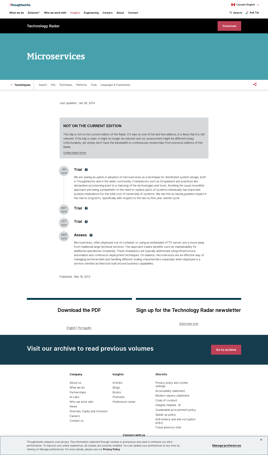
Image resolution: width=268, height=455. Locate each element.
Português (84, 327)
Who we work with (81, 401)
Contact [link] (133, 12)
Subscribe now (188, 323)
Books (117, 392)
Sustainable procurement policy (175, 409)
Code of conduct (166, 400)
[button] (86, 169)
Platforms (81, 84)
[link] (229, 26)
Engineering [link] (91, 12)
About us (75, 382)
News (73, 406)
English (71, 327)
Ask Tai (254, 12)
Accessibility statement (170, 391)
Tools (94, 84)
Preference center (124, 401)
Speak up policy (165, 414)
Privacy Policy (111, 449)
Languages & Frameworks (115, 84)
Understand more (74, 152)
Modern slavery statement (172, 395)
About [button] (120, 12)
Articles (117, 382)
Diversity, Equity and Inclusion (88, 411)
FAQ (53, 84)
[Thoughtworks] (19, 3)
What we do (77, 387)
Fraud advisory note (168, 427)
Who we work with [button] (55, 12)
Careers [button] (108, 12)
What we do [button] (16, 12)
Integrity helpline (165, 405)
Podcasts (119, 397)
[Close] (261, 439)
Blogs (116, 387)
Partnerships (78, 392)
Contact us (77, 420)
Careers (75, 416)
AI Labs (74, 397)
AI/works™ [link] (34, 12)
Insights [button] (75, 12)
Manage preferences (226, 445)
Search (237, 12)
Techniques (65, 84)
